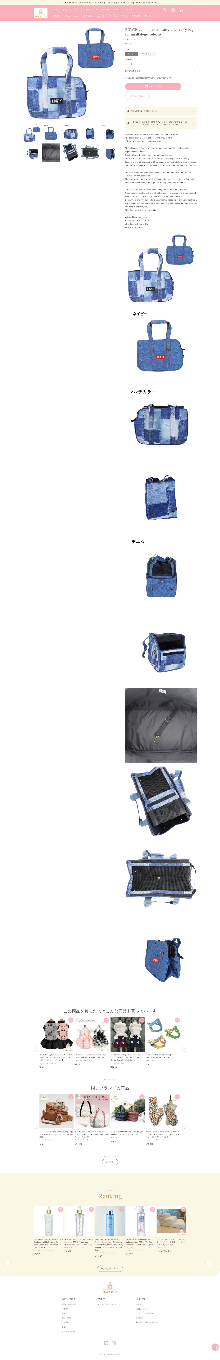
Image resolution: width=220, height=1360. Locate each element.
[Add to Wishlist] (71, 1020)
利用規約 (139, 1318)
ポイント (65, 1327)
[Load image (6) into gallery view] (32, 152)
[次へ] (184, 1049)
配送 (63, 1313)
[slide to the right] (208, 1263)
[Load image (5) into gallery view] (110, 133)
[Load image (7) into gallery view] (51, 152)
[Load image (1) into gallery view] (32, 133)
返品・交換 (66, 1318)
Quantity (128, 60)
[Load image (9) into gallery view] (90, 152)
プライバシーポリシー (145, 1313)
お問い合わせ (141, 1309)
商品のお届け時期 (69, 1304)
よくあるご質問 (68, 1331)
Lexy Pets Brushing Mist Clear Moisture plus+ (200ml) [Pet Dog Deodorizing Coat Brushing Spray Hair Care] (139, 1243)
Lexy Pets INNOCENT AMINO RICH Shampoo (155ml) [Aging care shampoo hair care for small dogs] (78, 1242)
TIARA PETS (115, 1354)
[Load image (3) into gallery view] (71, 133)
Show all (110, 1162)
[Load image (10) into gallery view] (110, 152)
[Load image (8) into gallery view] (71, 152)
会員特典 (65, 1322)
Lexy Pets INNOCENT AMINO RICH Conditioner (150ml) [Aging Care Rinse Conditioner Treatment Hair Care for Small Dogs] (48, 1243)
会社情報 (139, 1304)
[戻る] (35, 1049)
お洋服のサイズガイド (107, 1304)
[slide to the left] (8, 1263)
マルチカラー (147, 54)
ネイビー (131, 54)
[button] (101, 15)
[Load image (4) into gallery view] (90, 133)
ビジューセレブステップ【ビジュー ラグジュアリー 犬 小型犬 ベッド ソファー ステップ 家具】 (171, 1242)
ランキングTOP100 (110, 1269)
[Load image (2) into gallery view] (51, 133)
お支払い (65, 1309)
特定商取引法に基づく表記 (147, 1322)
